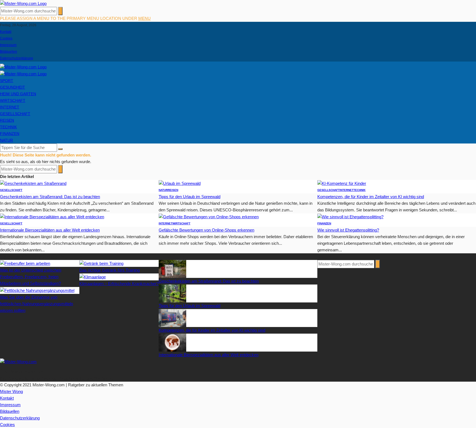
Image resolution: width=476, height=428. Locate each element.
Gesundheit (12, 87)
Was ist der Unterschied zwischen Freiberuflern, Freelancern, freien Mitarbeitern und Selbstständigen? (30, 277)
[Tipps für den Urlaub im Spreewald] (180, 183)
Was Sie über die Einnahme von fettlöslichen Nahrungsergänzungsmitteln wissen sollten (36, 304)
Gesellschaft (15, 113)
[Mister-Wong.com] (23, 3)
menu (144, 18)
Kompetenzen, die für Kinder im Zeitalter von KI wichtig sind (370, 196)
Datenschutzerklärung (16, 58)
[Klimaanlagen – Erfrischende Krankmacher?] (92, 276)
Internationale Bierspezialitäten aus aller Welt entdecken (50, 230)
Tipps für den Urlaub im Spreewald (189, 196)
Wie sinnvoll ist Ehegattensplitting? (348, 230)
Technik (8, 127)
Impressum (8, 45)
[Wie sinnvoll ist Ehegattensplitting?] (350, 216)
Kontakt (5, 32)
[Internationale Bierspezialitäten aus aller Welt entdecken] (52, 216)
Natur (6, 140)
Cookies (6, 38)
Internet (9, 107)
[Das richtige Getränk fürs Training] (101, 263)
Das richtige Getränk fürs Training (109, 270)
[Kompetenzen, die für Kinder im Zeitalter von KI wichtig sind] (341, 183)
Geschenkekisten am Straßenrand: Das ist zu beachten (50, 196)
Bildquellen (8, 52)
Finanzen (9, 133)
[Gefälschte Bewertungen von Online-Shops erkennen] (209, 216)
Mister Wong (11, 391)
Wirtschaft (12, 100)
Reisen (7, 120)
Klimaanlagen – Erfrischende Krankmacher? (119, 283)
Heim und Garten (18, 94)
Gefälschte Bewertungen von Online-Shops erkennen (206, 230)
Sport (6, 80)
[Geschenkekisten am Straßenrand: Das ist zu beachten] (33, 183)
